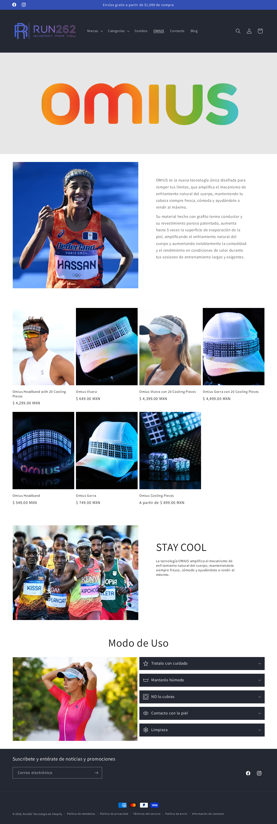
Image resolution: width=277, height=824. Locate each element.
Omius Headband (26, 495)
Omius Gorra (86, 495)
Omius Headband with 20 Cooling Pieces (39, 393)
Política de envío (176, 814)
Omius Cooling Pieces (156, 495)
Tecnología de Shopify (47, 814)
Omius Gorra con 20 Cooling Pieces (231, 391)
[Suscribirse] (96, 773)
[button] (94, 31)
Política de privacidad (114, 814)
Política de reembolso (81, 814)
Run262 (27, 814)
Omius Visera (86, 391)
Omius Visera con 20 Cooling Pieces (167, 391)
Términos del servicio (147, 814)
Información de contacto (208, 814)
